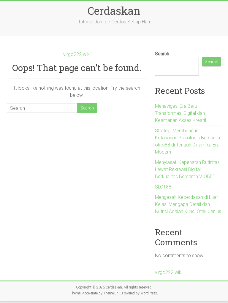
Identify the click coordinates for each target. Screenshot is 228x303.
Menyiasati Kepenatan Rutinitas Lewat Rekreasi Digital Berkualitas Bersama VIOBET (187, 169)
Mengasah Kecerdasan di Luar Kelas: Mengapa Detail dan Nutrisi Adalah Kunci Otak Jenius (188, 204)
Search (162, 54)
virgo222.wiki (77, 54)
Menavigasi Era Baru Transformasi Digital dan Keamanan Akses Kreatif (180, 113)
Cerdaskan (114, 11)
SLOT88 (163, 187)
